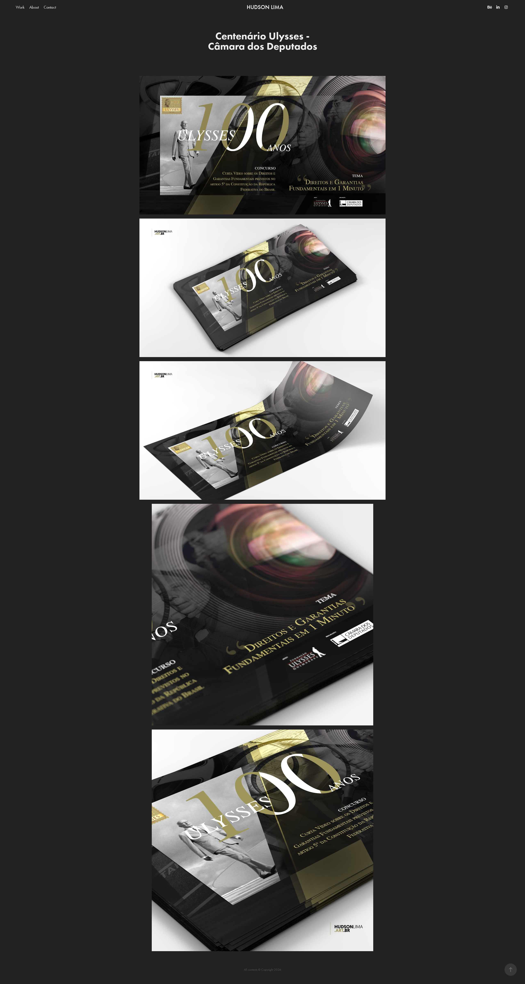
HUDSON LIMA (265, 7)
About (34, 7)
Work (20, 7)
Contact (50, 7)
